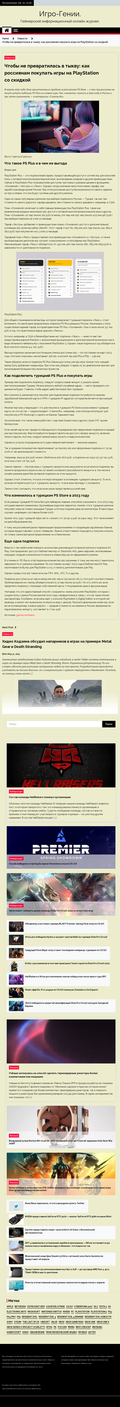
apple (10, 1306)
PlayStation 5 (99, 1311)
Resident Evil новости (98, 1317)
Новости (9, 57)
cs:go (69, 1306)
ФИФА (71, 1327)
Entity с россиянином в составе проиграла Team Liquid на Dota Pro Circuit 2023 (67, 963)
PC (72, 1311)
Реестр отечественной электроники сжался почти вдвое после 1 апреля (65, 1282)
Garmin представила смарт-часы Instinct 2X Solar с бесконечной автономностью (60, 1231)
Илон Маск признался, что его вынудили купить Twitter (54, 1203)
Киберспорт (16, 791)
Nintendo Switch (51, 1311)
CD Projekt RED (36, 1306)
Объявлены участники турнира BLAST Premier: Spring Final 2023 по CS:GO (64, 924)
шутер (92, 1332)
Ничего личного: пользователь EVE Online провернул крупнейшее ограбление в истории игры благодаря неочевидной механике (60, 1189)
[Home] (6, 30)
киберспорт (14, 1332)
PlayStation (82, 1311)
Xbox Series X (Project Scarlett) (26, 1327)
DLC (96, 1306)
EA (109, 1306)
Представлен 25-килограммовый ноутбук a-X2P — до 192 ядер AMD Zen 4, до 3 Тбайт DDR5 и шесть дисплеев (67, 1271)
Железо (14, 1067)
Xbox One (90, 1322)
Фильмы (97, 1327)
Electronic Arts (16, 1311)
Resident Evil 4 (47, 1317)
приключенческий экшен (61, 1332)
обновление (37, 1332)
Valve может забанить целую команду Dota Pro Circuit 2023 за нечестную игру (51, 911)
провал (82, 1332)
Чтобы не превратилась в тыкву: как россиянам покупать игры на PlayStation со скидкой (51, 73)
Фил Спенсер (83, 1327)
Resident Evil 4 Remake (70, 1317)
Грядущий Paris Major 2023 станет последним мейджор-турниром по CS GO (65, 950)
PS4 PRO (11, 1317)
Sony (10, 1322)
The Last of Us (31, 1322)
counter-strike (55, 1306)
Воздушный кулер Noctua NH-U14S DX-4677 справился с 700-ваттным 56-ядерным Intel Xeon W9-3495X (61, 1142)
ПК (55, 1327)
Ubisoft (45, 1322)
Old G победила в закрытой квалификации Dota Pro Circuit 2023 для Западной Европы (66, 1004)
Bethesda (20, 1306)
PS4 (110, 1311)
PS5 (18, 1317)
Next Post (7, 627)
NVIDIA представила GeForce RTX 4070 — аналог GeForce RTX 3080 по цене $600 (68, 1216)
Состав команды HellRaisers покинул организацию (40, 797)
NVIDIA (66, 1311)
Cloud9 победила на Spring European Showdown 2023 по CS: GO (43, 864)
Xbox (61, 1322)
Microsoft (34, 1311)
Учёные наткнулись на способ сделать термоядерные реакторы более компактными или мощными (53, 1075)
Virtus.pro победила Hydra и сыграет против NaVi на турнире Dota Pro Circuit (66, 937)
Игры (49, 1327)
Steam (17, 1322)
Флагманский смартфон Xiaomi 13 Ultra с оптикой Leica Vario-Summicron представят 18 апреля (64, 1257)
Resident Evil (29, 1317)
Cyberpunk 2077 (83, 1306)
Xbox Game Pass (74, 1322)
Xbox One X (103, 1322)
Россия (62, 1327)
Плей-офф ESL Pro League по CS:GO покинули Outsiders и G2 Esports (61, 990)
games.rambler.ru (25, 615)
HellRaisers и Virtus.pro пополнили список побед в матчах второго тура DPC (65, 976)
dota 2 (103, 1306)
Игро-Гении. (60, 14)
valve (54, 1322)
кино (25, 1332)
